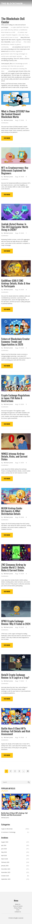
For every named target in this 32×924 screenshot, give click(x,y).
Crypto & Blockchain (15, 829)
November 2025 (15, 872)
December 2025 (15, 869)
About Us (17, 904)
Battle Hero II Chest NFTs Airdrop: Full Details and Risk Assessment (15, 731)
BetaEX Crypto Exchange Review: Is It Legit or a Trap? (15, 676)
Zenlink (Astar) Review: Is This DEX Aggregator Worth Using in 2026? (14, 227)
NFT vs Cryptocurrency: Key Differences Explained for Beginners (14, 170)
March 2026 (15, 859)
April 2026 (15, 855)
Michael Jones (8, 120)
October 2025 (15, 876)
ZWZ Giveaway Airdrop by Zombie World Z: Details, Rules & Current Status (13, 567)
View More (7, 138)
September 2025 (15, 879)
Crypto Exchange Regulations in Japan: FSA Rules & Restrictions (15, 398)
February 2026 (15, 862)
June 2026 (15, 849)
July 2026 (15, 845)
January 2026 (15, 865)
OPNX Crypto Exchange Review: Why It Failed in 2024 (15, 622)
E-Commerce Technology (15, 832)
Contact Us (18, 912)
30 (28, 771)
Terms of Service (17, 906)
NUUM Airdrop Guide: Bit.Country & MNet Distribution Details (11, 511)
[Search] (29, 782)
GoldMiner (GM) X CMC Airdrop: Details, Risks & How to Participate (15, 283)
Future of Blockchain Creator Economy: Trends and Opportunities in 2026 (15, 341)
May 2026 (15, 852)
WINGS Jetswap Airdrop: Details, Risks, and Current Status (14, 456)
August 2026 (15, 842)
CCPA (17, 910)
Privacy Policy (18, 908)
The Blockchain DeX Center (13, 3)
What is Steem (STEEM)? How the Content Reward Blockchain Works (15, 114)
